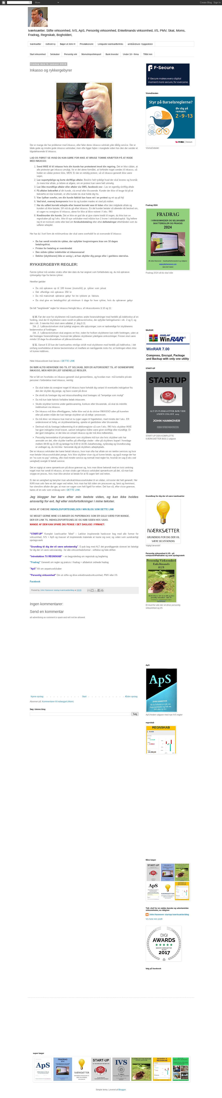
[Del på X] (95, 590)
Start (84, 696)
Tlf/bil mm (147, 54)
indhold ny (51, 44)
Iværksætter (35, 44)
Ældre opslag (131, 696)
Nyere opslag (37, 696)
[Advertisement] (172, 176)
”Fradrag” (35, 562)
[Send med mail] (89, 590)
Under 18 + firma (131, 54)
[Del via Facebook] (99, 590)
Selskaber (55, 54)
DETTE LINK (68, 361)
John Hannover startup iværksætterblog (169, 914)
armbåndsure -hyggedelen (140, 44)
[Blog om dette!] (92, 590)
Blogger (122, 1089)
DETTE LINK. (73, 490)
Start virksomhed (38, 54)
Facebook (35, 581)
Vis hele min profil (154, 919)
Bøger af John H (67, 44)
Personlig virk (70, 54)
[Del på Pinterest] (102, 590)
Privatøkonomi (86, 44)
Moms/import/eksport (91, 54)
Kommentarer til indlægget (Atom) (58, 701)
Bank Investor (112, 54)
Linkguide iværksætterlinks (110, 44)
